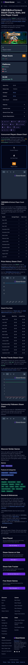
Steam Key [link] (6, 124)
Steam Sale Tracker (20, 620)
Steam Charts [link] (6, 121)
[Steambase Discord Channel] (14, 651)
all (13, 172)
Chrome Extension (6, 640)
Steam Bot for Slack (7, 645)
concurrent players (16, 21)
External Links (6, 108)
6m (7, 278)
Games (5, 6)
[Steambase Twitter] (19, 651)
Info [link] (4, 127)
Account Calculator (7, 651)
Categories (4, 623)
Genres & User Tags (8, 112)
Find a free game (13, 588)
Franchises (4, 633)
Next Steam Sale (6, 648)
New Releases (18, 608)
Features (5, 104)
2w (4, 172)
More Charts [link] (6, 130)
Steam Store (16, 516)
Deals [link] (13, 124)
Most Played (18, 603)
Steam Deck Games (20, 613)
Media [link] (10, 127)
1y (10, 172)
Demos (3, 605)
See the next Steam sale (13, 574)
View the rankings (13, 545)
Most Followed (18, 605)
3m (7, 172)
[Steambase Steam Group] (17, 651)
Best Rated (17, 600)
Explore (4, 654)
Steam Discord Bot (6, 643)
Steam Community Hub (13, 520)
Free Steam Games (19, 627)
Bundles (4, 608)
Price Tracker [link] (22, 121)
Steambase (16, 640)
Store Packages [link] (21, 124)
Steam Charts (5, 611)
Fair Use (13, 662)
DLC (3, 603)
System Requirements (8, 116)
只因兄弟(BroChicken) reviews (9, 370)
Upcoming (17, 611)
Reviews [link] (14, 121)
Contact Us (22, 662)
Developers (4, 628)
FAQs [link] (13, 130)
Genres (3, 620)
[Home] (1, 6)
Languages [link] (17, 127)
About (17, 662)
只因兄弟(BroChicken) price (12, 272)
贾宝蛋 (14, 92)
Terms (8, 662)
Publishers (4, 631)
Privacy (4, 662)
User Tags (4, 625)
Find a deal (13, 559)
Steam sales (17, 311)
